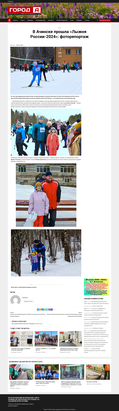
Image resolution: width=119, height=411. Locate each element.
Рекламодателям (40, 20)
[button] (12, 256)
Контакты (51, 20)
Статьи (23, 20)
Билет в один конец (98, 306)
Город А (13, 45)
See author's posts (28, 301)
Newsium (66, 409)
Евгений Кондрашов (97, 384)
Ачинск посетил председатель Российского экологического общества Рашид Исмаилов (27, 314)
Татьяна (86, 348)
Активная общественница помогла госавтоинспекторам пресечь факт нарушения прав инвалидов (64, 314)
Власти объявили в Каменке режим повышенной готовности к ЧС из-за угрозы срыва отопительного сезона (71, 383)
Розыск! (87, 20)
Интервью (30, 20)
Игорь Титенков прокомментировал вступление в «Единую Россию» (95, 350)
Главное (12, 366)
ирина (85, 308)
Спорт (72, 20)
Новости (15, 20)
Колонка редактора (62, 20)
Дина (85, 301)
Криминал (79, 20)
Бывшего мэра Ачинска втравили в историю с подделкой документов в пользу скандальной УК (96, 323)
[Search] (97, 20)
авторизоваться (38, 323)
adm (85, 330)
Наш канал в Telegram (105, 20)
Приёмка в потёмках (98, 328)
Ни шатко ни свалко (92, 381)
